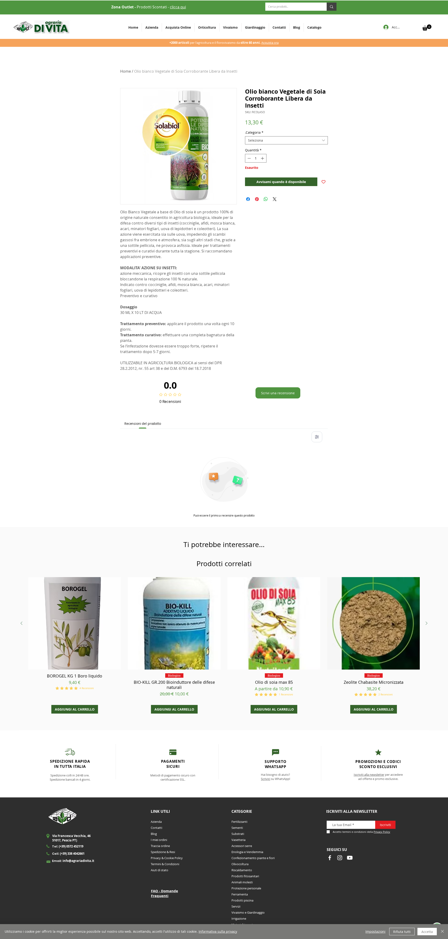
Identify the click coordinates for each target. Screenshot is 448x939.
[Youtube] (349, 857)
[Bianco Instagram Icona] (339, 857)
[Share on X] (274, 199)
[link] (426, 27)
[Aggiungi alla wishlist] (323, 181)
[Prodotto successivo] (426, 623)
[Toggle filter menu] (317, 437)
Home (125, 71)
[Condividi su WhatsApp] (266, 199)
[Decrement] (249, 158)
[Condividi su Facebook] (248, 199)
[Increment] (263, 158)
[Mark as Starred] (378, 752)
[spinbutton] (256, 158)
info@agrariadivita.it (78, 861)
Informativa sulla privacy (218, 931)
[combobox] (286, 140)
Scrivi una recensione (278, 393)
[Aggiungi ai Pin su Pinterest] (257, 199)
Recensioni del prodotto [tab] (142, 423)
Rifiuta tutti (402, 931)
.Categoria (254, 132)
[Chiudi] (442, 931)
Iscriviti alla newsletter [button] (369, 774)
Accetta (427, 931)
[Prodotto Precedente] (21, 623)
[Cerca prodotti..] (331, 7)
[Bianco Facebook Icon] (329, 857)
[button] (207, 27)
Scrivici (265, 779)
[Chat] (172, 752)
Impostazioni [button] (375, 931)
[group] (224, 645)
